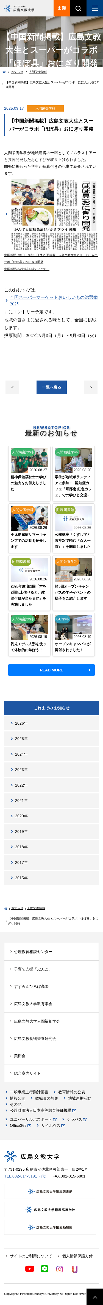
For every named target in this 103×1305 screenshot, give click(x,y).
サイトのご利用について (31, 1256)
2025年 (21, 738)
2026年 (21, 723)
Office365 (18, 1125)
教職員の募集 (46, 1098)
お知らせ (17, 71)
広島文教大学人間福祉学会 (37, 1021)
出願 (62, 8)
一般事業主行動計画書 (29, 1092)
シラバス (74, 1119)
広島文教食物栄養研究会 (35, 1038)
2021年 (21, 800)
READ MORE (51, 670)
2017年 (21, 862)
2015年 (21, 878)
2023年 (21, 769)
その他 (15, 1104)
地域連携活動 (79, 1098)
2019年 (21, 831)
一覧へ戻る (51, 387)
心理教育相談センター (33, 951)
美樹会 (20, 1056)
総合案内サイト (27, 1073)
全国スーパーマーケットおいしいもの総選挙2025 (54, 300)
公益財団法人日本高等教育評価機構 (40, 1110)
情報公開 (17, 1098)
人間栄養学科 (38, 71)
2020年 (21, 816)
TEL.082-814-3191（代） (26, 1176)
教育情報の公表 (71, 1092)
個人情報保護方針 (77, 1256)
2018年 (21, 847)
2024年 (21, 754)
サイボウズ (50, 1125)
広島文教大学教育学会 (33, 1004)
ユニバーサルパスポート (31, 1119)
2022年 (21, 785)
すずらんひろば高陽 (31, 986)
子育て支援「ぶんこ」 (33, 969)
